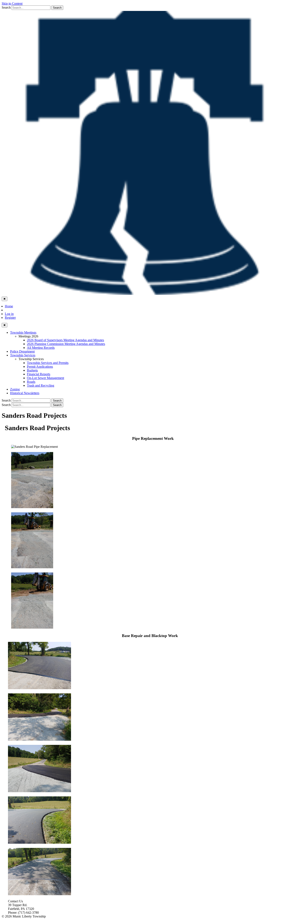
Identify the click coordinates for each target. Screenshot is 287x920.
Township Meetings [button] (23, 332)
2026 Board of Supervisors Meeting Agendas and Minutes (65, 340)
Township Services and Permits (47, 363)
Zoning (15, 389)
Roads (31, 381)
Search (6, 7)
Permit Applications (40, 366)
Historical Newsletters (24, 393)
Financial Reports (38, 374)
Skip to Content (12, 3)
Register (10, 317)
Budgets (32, 370)
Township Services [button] (22, 355)
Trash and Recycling (40, 385)
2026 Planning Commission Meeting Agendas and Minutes (66, 344)
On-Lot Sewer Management (45, 378)
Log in (9, 314)
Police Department (22, 351)
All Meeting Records (41, 347)
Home (9, 306)
